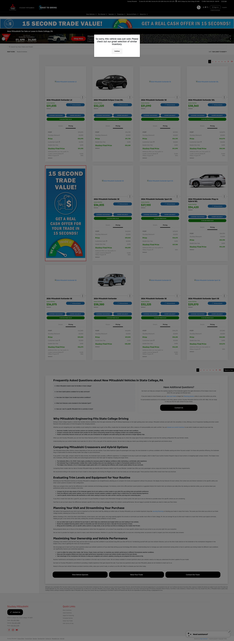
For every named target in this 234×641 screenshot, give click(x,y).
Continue (117, 51)
